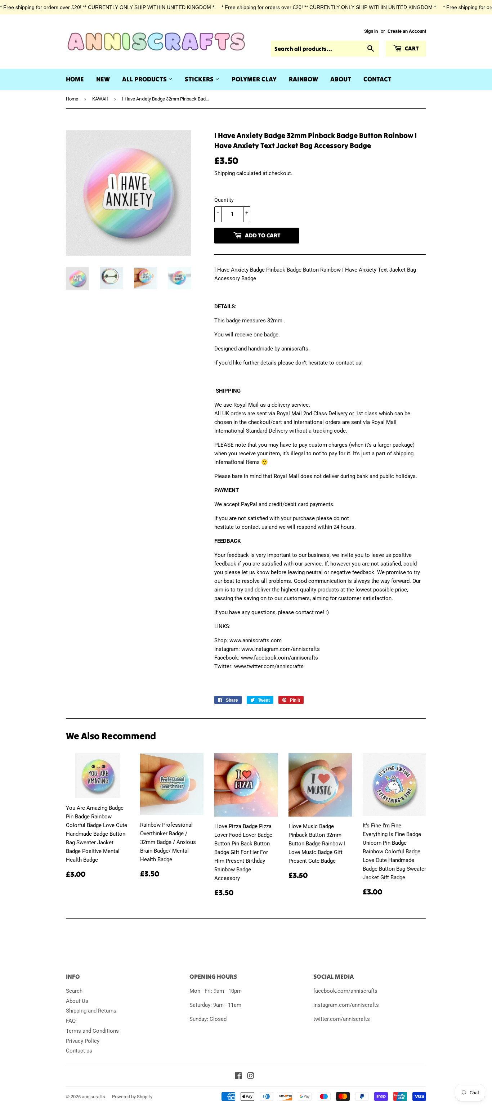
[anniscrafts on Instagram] (250, 1076)
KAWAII (100, 99)
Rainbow (303, 79)
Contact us (79, 1050)
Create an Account (407, 31)
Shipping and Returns (91, 1011)
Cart (411, 48)
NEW (103, 79)
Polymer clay (254, 79)
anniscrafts (93, 1096)
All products (145, 79)
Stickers (200, 79)
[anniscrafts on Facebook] (238, 1076)
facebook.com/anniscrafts (345, 991)
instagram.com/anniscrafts (346, 1005)
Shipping (224, 173)
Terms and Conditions (92, 1031)
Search (74, 991)
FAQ (71, 1021)
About (340, 79)
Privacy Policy (82, 1041)
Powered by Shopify (132, 1096)
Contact (377, 79)
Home (75, 79)
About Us (77, 1001)
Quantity (224, 200)
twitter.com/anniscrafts (341, 1019)
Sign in (371, 31)
